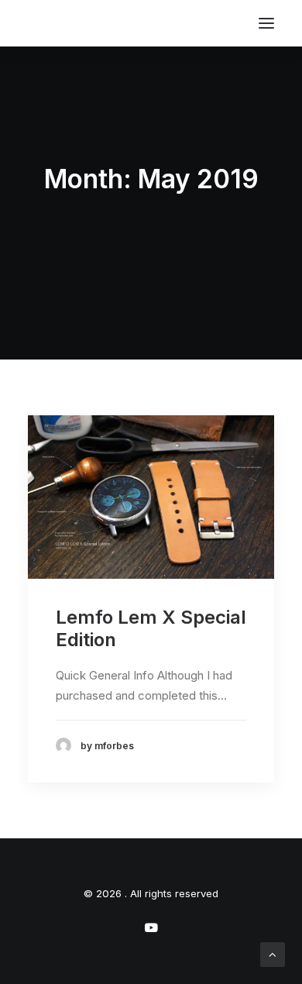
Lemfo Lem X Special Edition (151, 628)
